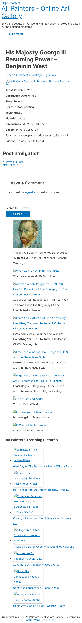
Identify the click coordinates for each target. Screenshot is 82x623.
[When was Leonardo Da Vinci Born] (36, 271)
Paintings (36, 75)
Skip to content (11, 3)
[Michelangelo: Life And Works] (32, 412)
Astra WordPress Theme (41, 619)
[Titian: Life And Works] (28, 398)
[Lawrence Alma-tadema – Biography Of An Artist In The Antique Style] (41, 357)
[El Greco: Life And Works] (29, 425)
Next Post (10, 164)
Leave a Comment (17, 75)
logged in (30, 192)
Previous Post (13, 161)
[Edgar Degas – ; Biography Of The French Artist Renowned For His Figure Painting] (41, 380)
